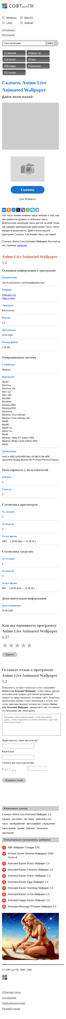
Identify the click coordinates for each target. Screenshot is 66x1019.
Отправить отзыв (14, 780)
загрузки (22, 245)
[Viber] (23, 210)
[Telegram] (37, 210)
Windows (11, 17)
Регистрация (8, 35)
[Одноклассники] (9, 210)
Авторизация (8, 30)
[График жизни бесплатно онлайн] (30, 959)
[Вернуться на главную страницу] (19, 8)
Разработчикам (11, 1008)
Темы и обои (8, 298)
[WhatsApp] (28, 210)
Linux (9, 22)
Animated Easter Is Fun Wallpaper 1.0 (28, 894)
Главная (10, 53)
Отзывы (10, 72)
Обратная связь (11, 992)
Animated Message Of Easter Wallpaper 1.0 (32, 906)
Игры (32, 59)
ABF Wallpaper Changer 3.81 (24, 847)
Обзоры (10, 66)
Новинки (34, 66)
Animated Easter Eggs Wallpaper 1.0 (28, 881)
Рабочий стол (9, 295)
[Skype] (32, 210)
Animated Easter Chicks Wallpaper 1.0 (29, 875)
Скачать (27, 190)
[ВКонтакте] (4, 210)
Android (28, 22)
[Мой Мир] (14, 210)
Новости (34, 53)
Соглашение (9, 997)
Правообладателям (13, 1003)
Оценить (9, 654)
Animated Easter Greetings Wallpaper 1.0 (30, 887)
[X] (18, 210)
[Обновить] (14, 773)
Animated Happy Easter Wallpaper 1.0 (29, 900)
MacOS (28, 17)
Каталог (10, 59)
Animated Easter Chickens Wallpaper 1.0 (30, 869)
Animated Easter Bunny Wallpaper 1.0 (29, 863)
